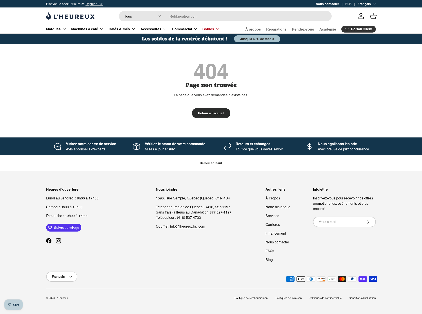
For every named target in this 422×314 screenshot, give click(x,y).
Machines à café (84, 28)
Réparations (276, 29)
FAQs (270, 250)
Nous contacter (327, 4)
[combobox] (225, 16)
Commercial (182, 28)
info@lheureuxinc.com (187, 226)
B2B (348, 4)
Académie (327, 29)
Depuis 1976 (94, 3)
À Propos (273, 198)
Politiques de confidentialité (325, 298)
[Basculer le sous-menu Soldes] (217, 28)
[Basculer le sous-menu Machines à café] (101, 28)
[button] (373, 16)
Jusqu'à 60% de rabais (257, 39)
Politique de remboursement (251, 298)
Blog (269, 259)
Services (272, 215)
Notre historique (278, 206)
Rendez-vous (303, 29)
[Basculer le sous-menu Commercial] (195, 28)
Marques (53, 28)
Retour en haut (211, 163)
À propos (253, 29)
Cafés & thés (119, 28)
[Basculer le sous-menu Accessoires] (164, 28)
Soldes (208, 28)
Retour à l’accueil (211, 113)
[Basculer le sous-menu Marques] (64, 28)
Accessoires (150, 28)
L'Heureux (62, 298)
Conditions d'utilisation (362, 298)
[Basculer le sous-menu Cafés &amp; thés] (133, 28)
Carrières (273, 224)
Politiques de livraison (288, 298)
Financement (276, 233)
